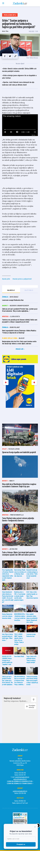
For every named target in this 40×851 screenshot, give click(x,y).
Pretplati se (21, 844)
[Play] (5, 132)
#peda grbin (6, 279)
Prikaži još (20, 349)
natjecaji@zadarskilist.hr (20, 779)
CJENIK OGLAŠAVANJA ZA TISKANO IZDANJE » (20, 783)
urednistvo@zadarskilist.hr (20, 791)
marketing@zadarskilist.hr (22, 777)
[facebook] (4, 56)
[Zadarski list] (20, 3)
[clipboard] (15, 56)
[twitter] (10, 56)
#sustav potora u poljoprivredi (22, 279)
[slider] (20, 129)
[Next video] (11, 132)
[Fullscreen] (35, 132)
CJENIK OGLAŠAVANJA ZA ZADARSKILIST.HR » (20, 781)
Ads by (33, 135)
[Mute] (17, 132)
